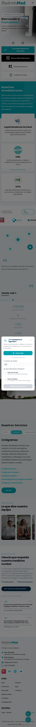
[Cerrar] (31, 340)
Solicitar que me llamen (18, 386)
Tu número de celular (10, 361)
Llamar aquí (19, 353)
